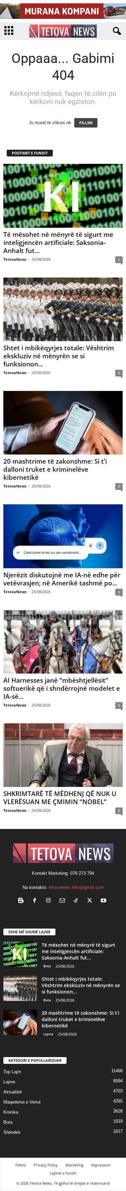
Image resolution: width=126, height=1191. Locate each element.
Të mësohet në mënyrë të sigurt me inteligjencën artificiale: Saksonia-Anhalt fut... (58, 242)
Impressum (101, 1164)
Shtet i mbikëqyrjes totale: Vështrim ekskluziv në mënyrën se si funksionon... (58, 356)
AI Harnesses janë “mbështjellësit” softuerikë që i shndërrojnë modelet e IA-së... (61, 688)
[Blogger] (22, 901)
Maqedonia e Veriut (22, 1102)
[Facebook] (36, 901)
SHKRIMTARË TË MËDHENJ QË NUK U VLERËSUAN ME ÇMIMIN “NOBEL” (59, 797)
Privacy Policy (46, 1164)
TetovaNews (14, 259)
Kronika (10, 1112)
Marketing (74, 1164)
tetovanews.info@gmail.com (76, 887)
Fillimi (20, 1164)
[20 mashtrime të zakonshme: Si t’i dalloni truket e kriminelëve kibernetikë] (63, 423)
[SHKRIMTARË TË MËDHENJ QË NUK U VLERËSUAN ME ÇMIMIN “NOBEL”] (63, 755)
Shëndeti (11, 1132)
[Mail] (64, 901)
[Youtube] (104, 901)
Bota (47, 966)
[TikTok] (77, 901)
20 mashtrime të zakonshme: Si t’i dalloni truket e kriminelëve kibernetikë (55, 469)
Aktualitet (12, 1091)
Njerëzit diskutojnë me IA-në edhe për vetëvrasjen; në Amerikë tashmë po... (61, 579)
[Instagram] (50, 901)
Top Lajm (12, 1071)
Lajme (48, 1034)
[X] (91, 901)
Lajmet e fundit (63, 1173)
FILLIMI (85, 123)
